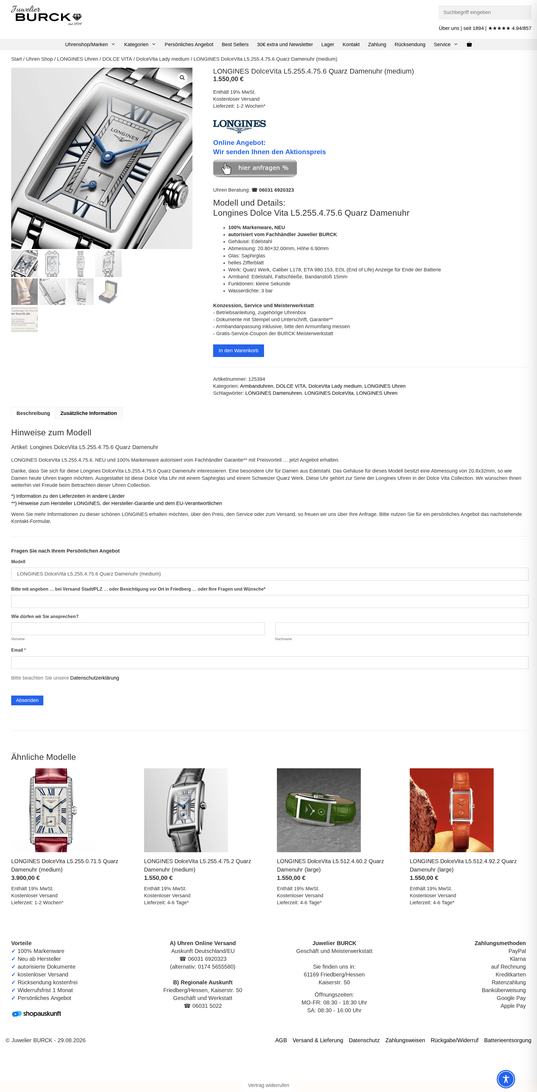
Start (16, 59)
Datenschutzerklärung (94, 678)
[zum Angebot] (255, 176)
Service (442, 44)
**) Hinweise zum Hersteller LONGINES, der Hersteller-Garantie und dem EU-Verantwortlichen (116, 503)
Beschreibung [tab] (33, 413)
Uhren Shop (39, 59)
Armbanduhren (256, 386)
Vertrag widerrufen (268, 1085)
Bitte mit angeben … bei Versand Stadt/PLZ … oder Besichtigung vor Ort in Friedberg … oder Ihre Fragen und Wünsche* (138, 589)
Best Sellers (235, 44)
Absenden (27, 700)
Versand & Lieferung (318, 1040)
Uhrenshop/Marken (86, 44)
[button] (114, 44)
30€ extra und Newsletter (285, 44)
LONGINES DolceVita (329, 393)
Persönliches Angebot (189, 44)
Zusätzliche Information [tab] (88, 413)
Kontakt (351, 44)
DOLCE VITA (117, 59)
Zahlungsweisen (405, 1040)
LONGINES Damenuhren (273, 393)
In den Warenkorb (238, 350)
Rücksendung (410, 44)
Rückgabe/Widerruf (455, 1040)
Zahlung (377, 44)
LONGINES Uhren (77, 59)
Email (18, 650)
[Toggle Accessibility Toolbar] (506, 1079)
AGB (281, 1040)
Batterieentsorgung (507, 1040)
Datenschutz (364, 1040)
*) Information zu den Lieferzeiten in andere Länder (68, 496)
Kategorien (136, 44)
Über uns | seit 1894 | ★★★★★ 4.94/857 (485, 28)
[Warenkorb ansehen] (469, 44)
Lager (327, 44)
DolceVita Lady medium (162, 59)
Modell (18, 561)
